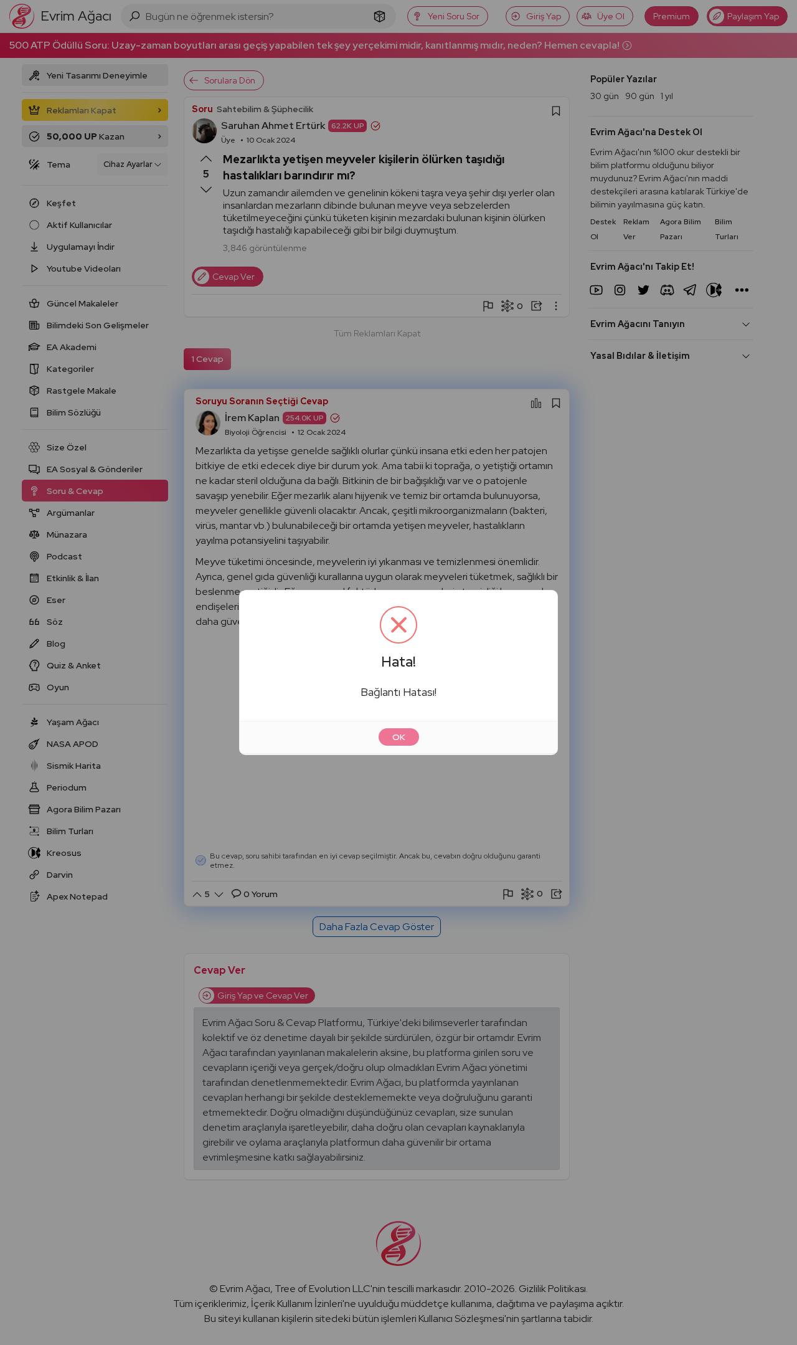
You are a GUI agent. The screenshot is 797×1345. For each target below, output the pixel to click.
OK (398, 737)
